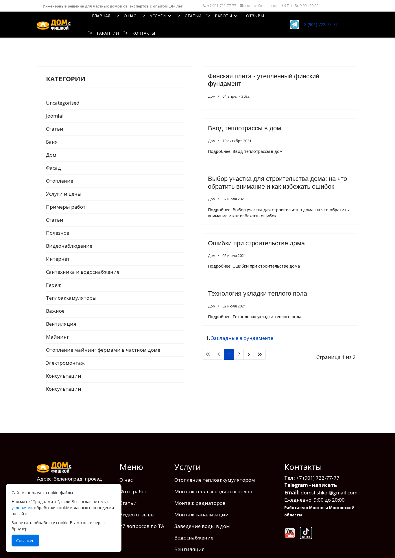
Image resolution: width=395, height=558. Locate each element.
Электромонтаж (65, 362)
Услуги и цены (64, 193)
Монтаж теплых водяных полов (213, 491)
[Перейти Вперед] (248, 354)
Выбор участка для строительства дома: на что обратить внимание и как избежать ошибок (277, 182)
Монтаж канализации (201, 514)
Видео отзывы (137, 514)
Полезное (57, 232)
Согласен (25, 540)
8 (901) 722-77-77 (320, 24)
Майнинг (57, 336)
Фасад (53, 167)
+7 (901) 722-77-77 (317, 477)
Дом (51, 154)
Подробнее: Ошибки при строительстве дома (254, 266)
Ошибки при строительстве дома (256, 243)
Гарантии (108, 33)
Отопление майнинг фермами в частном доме (103, 349)
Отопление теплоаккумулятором (214, 480)
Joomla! (54, 115)
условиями (22, 507)
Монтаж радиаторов (200, 503)
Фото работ (133, 491)
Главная (101, 15)
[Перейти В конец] (260, 354)
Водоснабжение (193, 537)
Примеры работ (66, 206)
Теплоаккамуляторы (71, 297)
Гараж (53, 284)
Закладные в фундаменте (242, 338)
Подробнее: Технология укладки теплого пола (254, 316)
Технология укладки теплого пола (257, 293)
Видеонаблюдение (69, 245)
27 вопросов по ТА (141, 526)
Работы (223, 15)
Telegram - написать (310, 485)
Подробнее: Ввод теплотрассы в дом (245, 151)
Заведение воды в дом (202, 526)
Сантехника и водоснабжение (82, 271)
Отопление (59, 180)
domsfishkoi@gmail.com (329, 492)
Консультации (63, 375)
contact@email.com (261, 5)
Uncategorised (63, 102)
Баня (52, 141)
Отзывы (255, 15)
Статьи (193, 15)
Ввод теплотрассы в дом (244, 128)
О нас (130, 15)
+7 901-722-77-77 (221, 5)
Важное (55, 310)
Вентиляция (61, 323)
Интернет (58, 258)
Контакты (143, 33)
